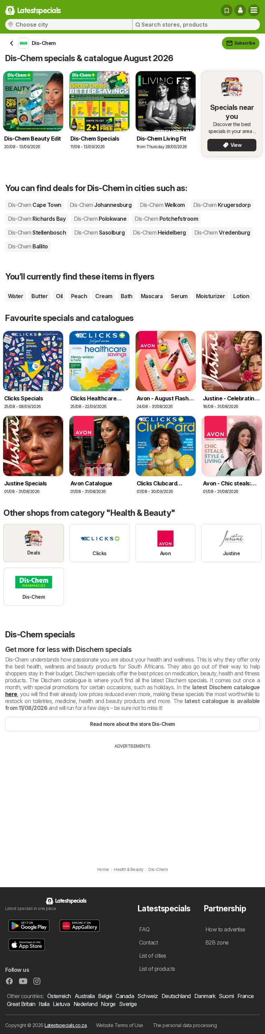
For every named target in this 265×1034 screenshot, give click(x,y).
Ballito (28, 246)
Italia (44, 1003)
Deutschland (176, 996)
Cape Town (34, 204)
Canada (125, 996)
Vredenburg (222, 232)
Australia (85, 996)
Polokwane (100, 218)
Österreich (59, 996)
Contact (148, 942)
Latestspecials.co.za (66, 1025)
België (105, 996)
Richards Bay (37, 218)
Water (15, 296)
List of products (157, 968)
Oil (59, 296)
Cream (103, 296)
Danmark (204, 996)
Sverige (128, 1003)
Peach (79, 296)
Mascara (152, 296)
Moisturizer (210, 296)
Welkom (162, 204)
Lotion (241, 296)
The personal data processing (185, 1025)
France (245, 996)
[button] (240, 10)
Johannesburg (100, 204)
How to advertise (225, 929)
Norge (108, 1003)
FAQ (144, 929)
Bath (126, 296)
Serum (179, 296)
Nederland (85, 1003)
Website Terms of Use (119, 1025)
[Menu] (254, 10)
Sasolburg (99, 232)
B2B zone (217, 942)
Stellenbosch (37, 232)
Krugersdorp (222, 204)
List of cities (152, 955)
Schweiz (147, 996)
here (11, 694)
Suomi (226, 996)
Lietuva (61, 1003)
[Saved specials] (227, 10)
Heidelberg (159, 232)
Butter (39, 296)
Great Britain (21, 1003)
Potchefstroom (166, 218)
